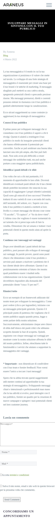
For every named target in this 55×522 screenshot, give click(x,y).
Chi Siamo (43, 22)
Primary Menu (49, 5)
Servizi (7, 22)
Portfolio (24, 22)
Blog (6, 55)
